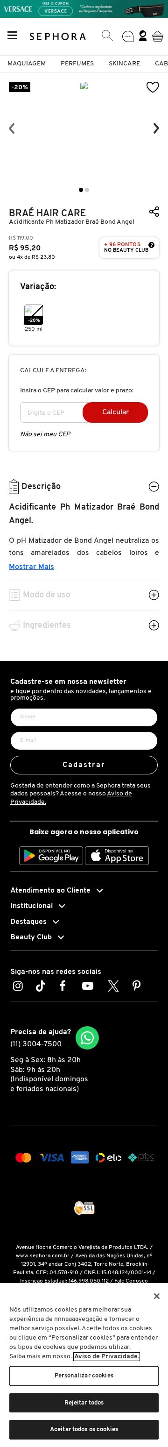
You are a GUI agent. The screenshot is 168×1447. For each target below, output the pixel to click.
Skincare (124, 63)
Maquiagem (26, 63)
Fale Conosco (131, 1281)
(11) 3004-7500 (36, 1044)
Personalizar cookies (84, 1376)
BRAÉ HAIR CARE (47, 213)
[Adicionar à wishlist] (153, 87)
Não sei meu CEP (45, 434)
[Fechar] (157, 1296)
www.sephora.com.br (43, 1256)
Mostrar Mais (31, 567)
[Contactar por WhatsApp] (87, 1038)
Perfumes (77, 63)
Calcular (115, 412)
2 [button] (87, 190)
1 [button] (81, 190)
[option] (84, 128)
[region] (84, 1365)
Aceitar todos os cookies (84, 1429)
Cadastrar (84, 765)
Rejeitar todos (84, 1403)
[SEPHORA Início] (58, 36)
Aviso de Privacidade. (106, 1356)
